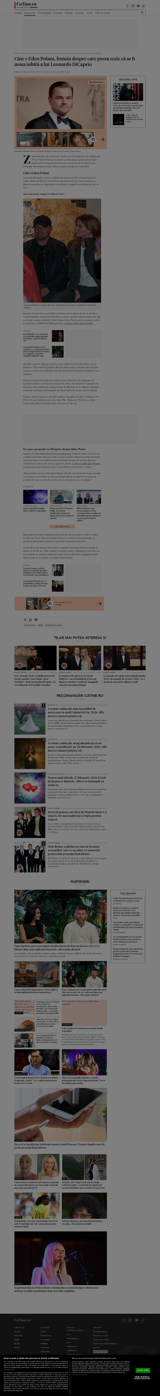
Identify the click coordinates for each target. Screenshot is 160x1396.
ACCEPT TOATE (143, 1370)
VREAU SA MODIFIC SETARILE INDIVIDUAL (142, 1378)
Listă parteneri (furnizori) (79, 1374)
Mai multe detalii (9, 1369)
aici (35, 1383)
